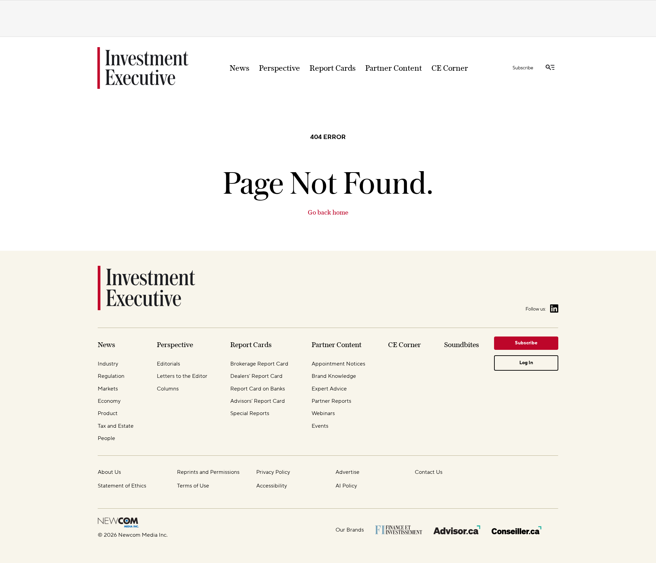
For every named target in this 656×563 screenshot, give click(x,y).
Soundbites (461, 344)
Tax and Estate (116, 426)
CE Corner (450, 68)
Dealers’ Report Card (256, 376)
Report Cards (333, 68)
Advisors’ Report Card (257, 401)
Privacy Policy (273, 472)
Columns (168, 388)
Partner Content (393, 68)
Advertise (347, 472)
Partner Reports (331, 401)
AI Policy (346, 485)
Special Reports (249, 413)
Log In (526, 363)
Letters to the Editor (182, 376)
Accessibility (271, 485)
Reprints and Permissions (208, 472)
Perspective (279, 68)
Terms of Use (193, 485)
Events (320, 426)
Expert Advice (329, 388)
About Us (109, 472)
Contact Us (428, 472)
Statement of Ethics (122, 485)
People (106, 438)
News (239, 68)
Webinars (323, 413)
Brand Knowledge (334, 376)
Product (108, 413)
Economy (109, 401)
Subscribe (522, 68)
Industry (108, 363)
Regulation (111, 376)
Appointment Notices (338, 363)
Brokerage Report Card (259, 363)
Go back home (328, 212)
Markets (108, 388)
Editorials (168, 363)
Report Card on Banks (257, 388)
